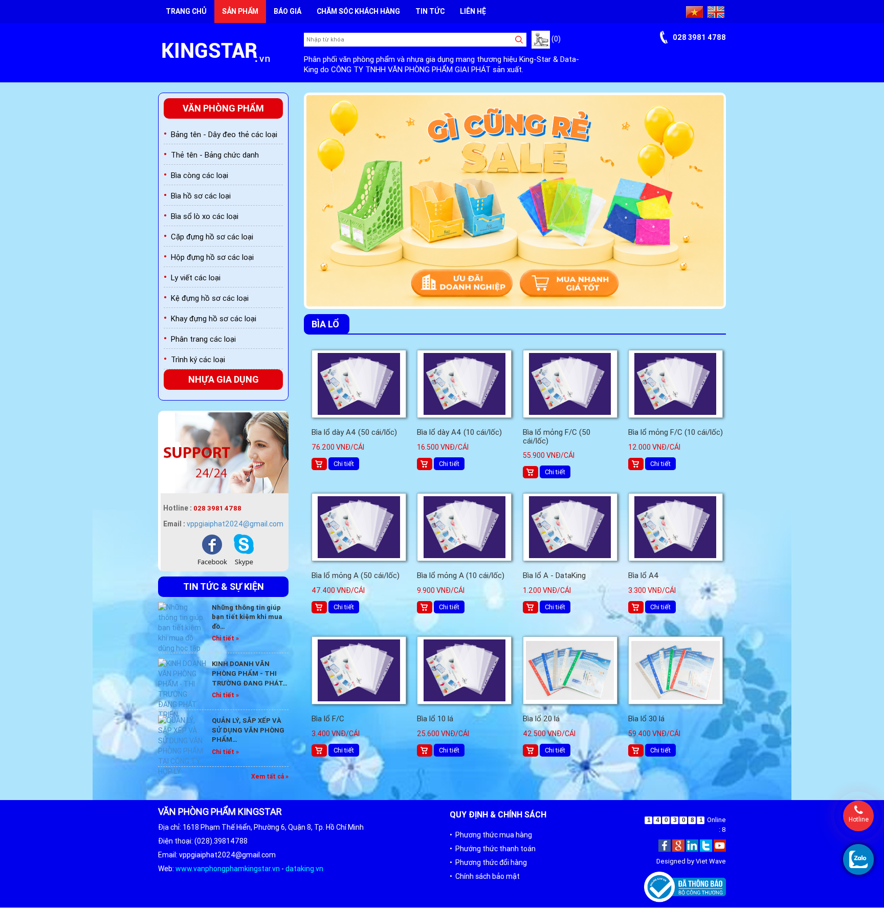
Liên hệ (473, 11)
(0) (555, 38)
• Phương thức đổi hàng (488, 862)
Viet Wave (711, 861)
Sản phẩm (240, 11)
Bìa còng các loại (199, 175)
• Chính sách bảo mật (485, 876)
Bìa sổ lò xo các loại (204, 216)
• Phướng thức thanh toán (493, 848)
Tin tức (430, 11)
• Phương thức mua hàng (491, 834)
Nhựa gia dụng (223, 379)
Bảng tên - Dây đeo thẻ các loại (224, 134)
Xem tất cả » (270, 776)
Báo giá (287, 11)
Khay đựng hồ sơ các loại (213, 318)
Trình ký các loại (198, 359)
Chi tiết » (225, 638)
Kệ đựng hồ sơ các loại (210, 298)
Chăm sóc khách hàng (358, 11)
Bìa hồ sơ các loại (201, 196)
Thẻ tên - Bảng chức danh (215, 155)
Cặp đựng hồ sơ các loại (212, 236)
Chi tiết (344, 463)
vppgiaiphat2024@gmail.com (235, 523)
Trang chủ (186, 11)
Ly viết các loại (195, 277)
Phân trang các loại (203, 339)
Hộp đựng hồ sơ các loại (212, 257)
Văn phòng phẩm (223, 108)
